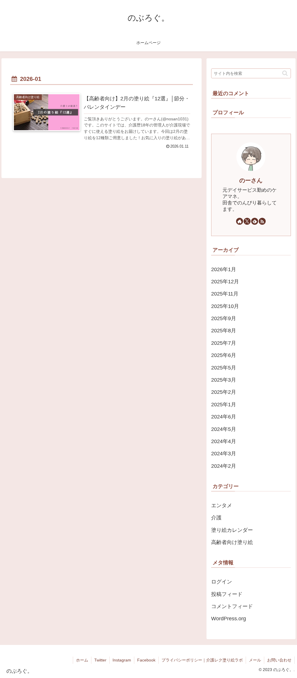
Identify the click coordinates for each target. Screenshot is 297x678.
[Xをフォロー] (247, 221)
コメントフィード (232, 606)
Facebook (146, 660)
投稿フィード (226, 594)
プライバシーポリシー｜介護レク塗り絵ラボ (202, 660)
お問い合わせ (279, 660)
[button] (285, 73)
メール (255, 660)
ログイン (221, 582)
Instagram (122, 660)
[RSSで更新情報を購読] (262, 221)
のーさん (250, 180)
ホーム (82, 660)
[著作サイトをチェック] (239, 221)
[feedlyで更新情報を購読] (254, 221)
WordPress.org (228, 618)
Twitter (100, 660)
